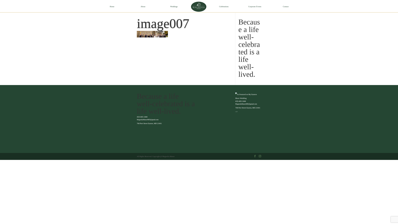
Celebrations (224, 7)
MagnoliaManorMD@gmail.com (147, 120)
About (143, 7)
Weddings (174, 7)
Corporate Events (254, 7)
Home (112, 7)
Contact (286, 7)
